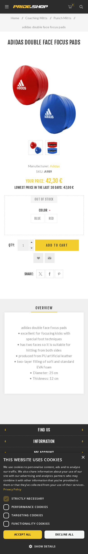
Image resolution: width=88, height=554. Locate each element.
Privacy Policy (12, 489)
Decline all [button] (64, 534)
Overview (44, 308)
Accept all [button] (22, 534)
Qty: (12, 245)
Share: (29, 274)
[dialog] (44, 503)
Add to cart (57, 245)
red (51, 218)
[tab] (44, 307)
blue (37, 218)
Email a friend (50, 258)
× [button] (83, 457)
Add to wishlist (38, 258)
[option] (36, 148)
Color (43, 210)
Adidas (55, 166)
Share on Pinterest (59, 274)
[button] (44, 546)
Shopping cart (72, 5)
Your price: (35, 181)
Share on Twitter (40, 274)
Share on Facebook (50, 274)
